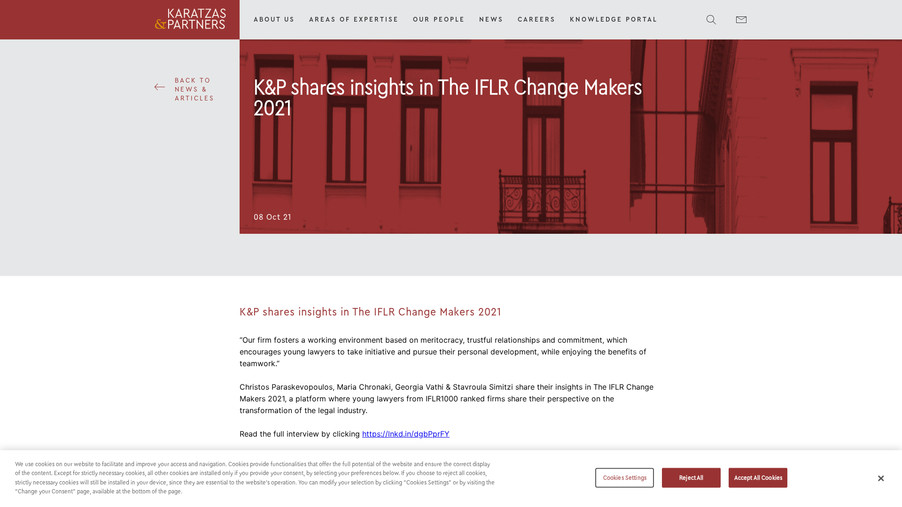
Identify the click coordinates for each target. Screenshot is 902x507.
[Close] (881, 478)
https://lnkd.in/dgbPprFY (406, 433)
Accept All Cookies (758, 478)
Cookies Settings (624, 478)
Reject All (691, 478)
